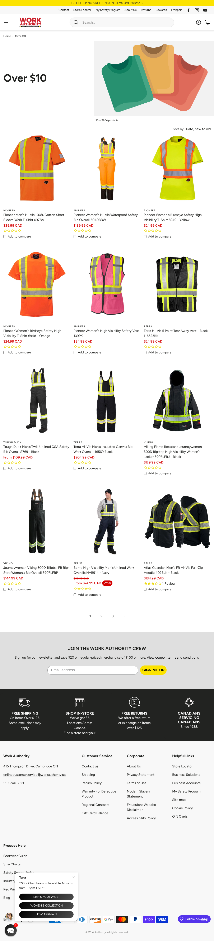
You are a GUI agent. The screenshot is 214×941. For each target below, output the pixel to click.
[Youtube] (205, 10)
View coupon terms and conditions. (173, 657)
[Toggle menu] (6, 22)
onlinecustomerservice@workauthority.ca (34, 775)
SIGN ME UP (153, 670)
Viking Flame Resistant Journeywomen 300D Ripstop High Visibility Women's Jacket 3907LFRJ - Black (173, 452)
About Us (131, 10)
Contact (64, 10)
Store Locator (82, 10)
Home (7, 36)
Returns (146, 10)
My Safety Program (108, 10)
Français (176, 10)
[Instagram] (197, 10)
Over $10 (20, 36)
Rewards (161, 10)
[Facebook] (188, 10)
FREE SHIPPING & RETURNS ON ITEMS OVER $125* (105, 3)
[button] (122, 22)
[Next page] (124, 616)
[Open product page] (36, 173)
